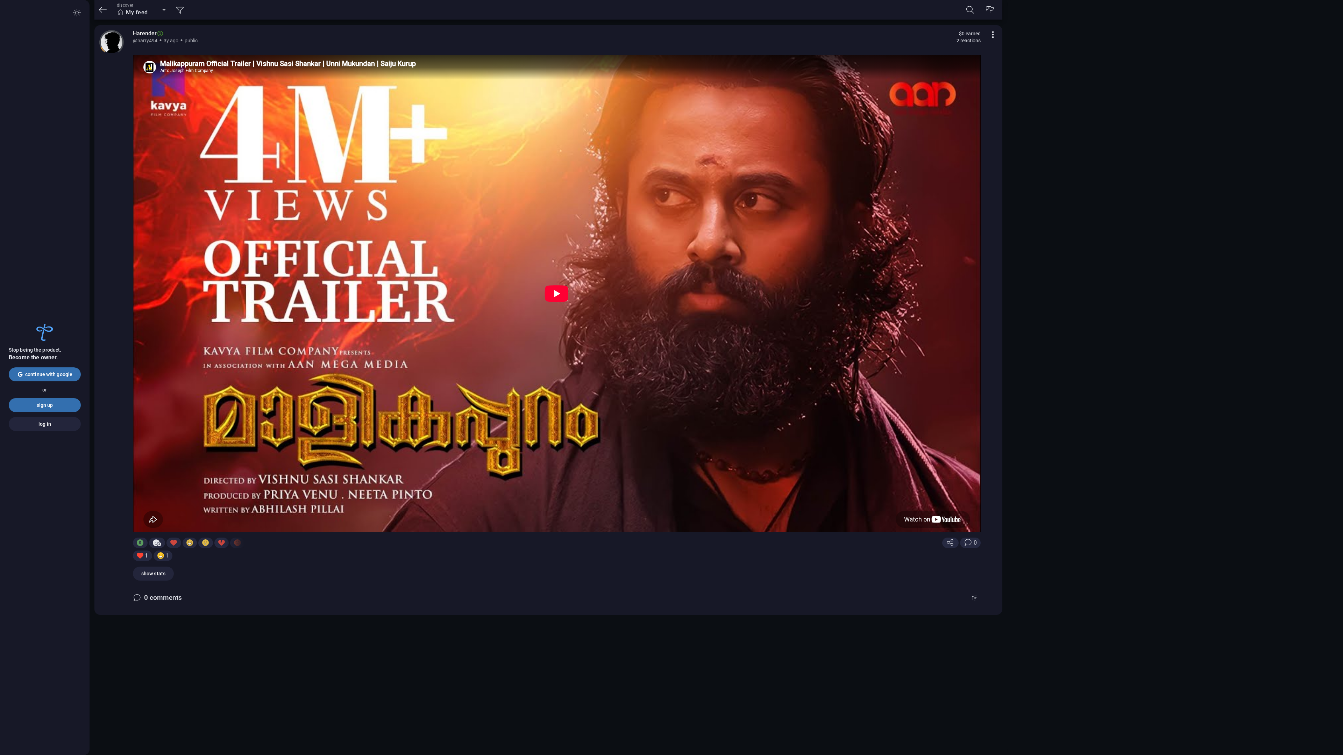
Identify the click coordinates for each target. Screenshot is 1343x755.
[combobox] (141, 12)
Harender (145, 33)
